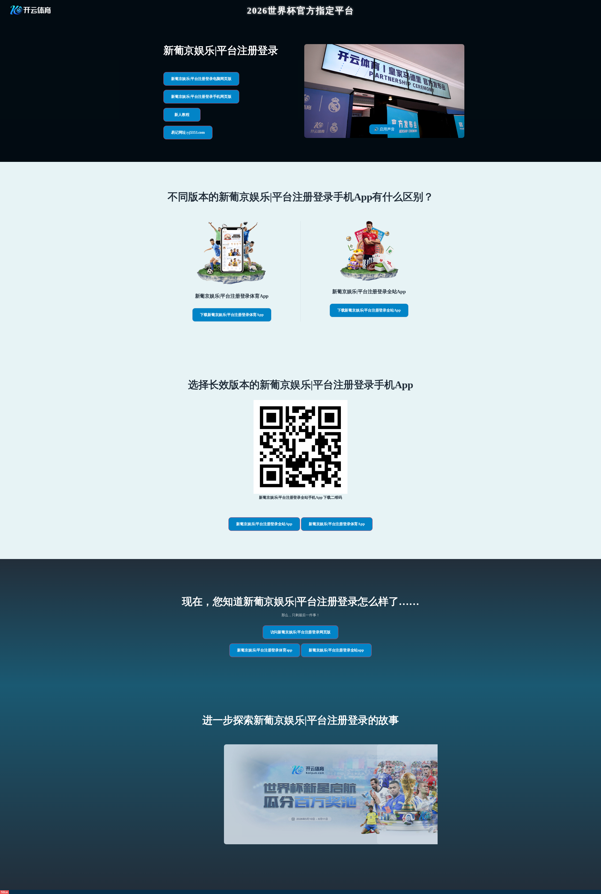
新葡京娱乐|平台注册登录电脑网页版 (201, 79)
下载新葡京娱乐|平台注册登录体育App (231, 315)
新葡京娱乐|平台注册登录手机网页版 (201, 97)
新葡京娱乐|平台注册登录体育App (337, 524)
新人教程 (181, 115)
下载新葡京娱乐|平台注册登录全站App (369, 310)
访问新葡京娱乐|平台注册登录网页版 (300, 632)
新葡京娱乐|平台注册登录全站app (336, 650)
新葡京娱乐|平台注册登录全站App (264, 524)
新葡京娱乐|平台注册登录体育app (264, 650)
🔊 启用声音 (384, 129)
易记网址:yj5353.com (188, 132)
